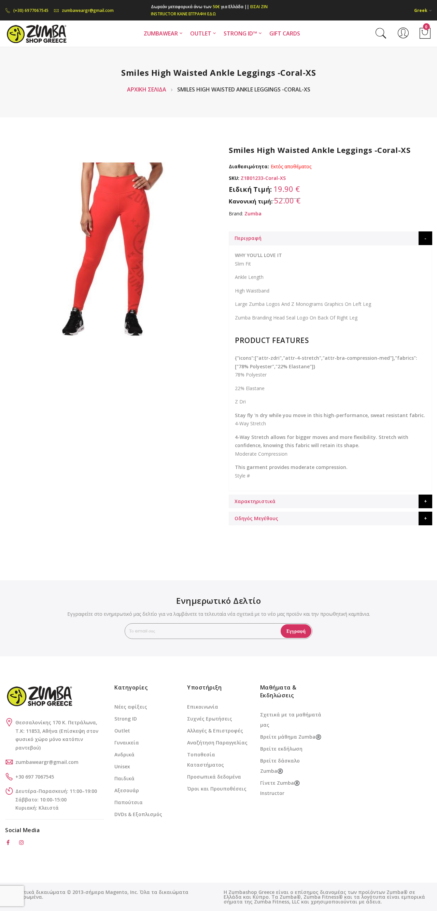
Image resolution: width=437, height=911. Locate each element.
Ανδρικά (124, 754)
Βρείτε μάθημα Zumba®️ (290, 737)
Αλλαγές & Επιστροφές (215, 730)
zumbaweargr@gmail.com (88, 10)
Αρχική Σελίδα (146, 89)
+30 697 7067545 (34, 776)
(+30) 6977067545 (30, 10)
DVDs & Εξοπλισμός (138, 814)
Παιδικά (124, 778)
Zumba (253, 213)
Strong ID (125, 718)
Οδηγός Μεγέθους (256, 518)
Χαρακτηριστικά (255, 501)
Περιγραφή (248, 238)
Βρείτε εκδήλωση (281, 748)
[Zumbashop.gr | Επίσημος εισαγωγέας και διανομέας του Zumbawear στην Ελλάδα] (36, 33)
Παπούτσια (128, 802)
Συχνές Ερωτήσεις (209, 718)
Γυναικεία (126, 742)
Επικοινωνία (202, 706)
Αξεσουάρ (126, 790)
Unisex (122, 766)
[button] (423, 10)
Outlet (122, 730)
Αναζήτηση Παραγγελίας (217, 742)
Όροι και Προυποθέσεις (216, 788)
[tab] (330, 238)
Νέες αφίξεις (130, 706)
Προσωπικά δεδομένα (214, 776)
